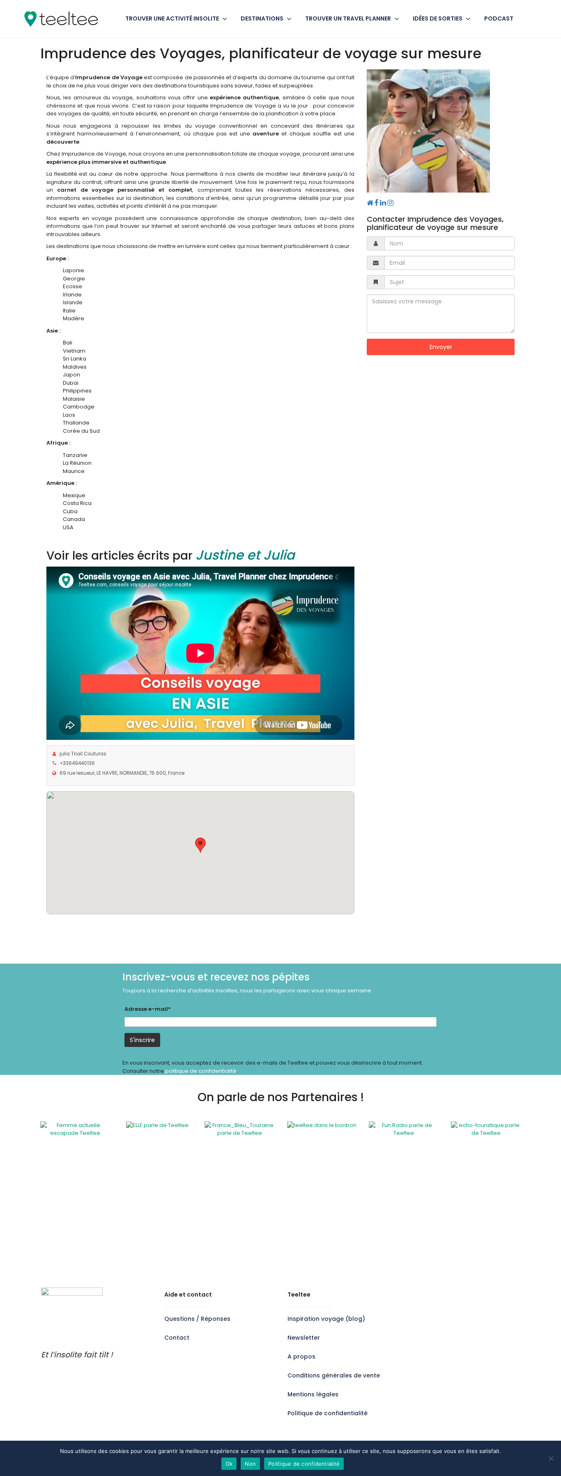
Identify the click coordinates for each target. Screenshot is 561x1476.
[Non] (551, 1458)
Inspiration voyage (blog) (326, 1319)
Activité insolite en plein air (322, 1186)
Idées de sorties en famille (442, 1194)
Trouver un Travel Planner (348, 18)
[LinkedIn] (383, 203)
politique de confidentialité (201, 1071)
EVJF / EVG (300, 1210)
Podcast (498, 18)
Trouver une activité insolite (172, 18)
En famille (299, 1202)
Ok (229, 1463)
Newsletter (303, 1338)
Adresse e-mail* (147, 1009)
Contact (176, 1338)
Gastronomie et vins (313, 1218)
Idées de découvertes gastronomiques (460, 1202)
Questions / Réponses (197, 1319)
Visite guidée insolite (314, 1258)
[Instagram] (390, 203)
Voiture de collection (314, 1250)
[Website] (370, 203)
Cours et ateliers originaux (321, 1194)
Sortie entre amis (309, 1234)
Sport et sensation (311, 1242)
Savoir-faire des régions (319, 1226)
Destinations (262, 18)
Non (250, 1463)
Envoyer (441, 347)
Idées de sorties (437, 18)
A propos (301, 1356)
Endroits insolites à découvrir (445, 1186)
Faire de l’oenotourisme (439, 1210)
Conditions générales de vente (333, 1375)
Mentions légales (312, 1394)
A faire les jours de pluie (318, 1266)
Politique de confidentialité (327, 1413)
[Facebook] (377, 203)
